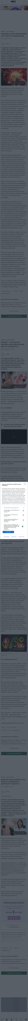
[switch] (23, 510)
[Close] (25, 484)
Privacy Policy (21, 536)
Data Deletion (6, 536)
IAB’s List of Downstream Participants (15, 503)
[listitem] (14, 507)
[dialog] (14, 510)
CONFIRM (8, 532)
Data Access (14, 536)
